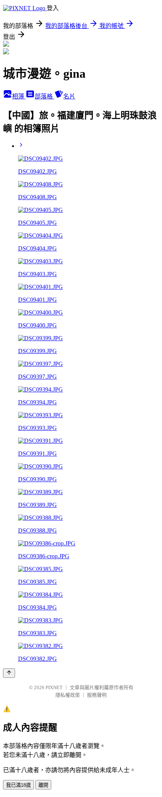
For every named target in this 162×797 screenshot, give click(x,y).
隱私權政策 (67, 695)
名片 (69, 96)
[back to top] (9, 673)
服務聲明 (97, 695)
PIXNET (54, 687)
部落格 (44, 96)
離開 (43, 785)
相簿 (19, 96)
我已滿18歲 (18, 785)
